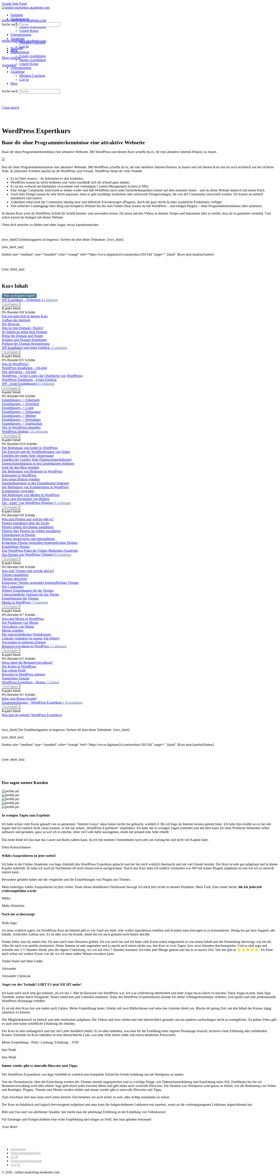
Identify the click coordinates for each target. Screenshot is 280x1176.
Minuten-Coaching (32, 75)
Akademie (17, 72)
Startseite (16, 48)
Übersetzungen (20, 68)
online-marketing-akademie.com (24, 20)
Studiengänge (19, 52)
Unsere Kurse (28, 64)
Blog (13, 83)
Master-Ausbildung (32, 60)
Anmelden (9, 65)
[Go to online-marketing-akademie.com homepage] (26, 7)
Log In (24, 79)
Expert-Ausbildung (32, 56)
